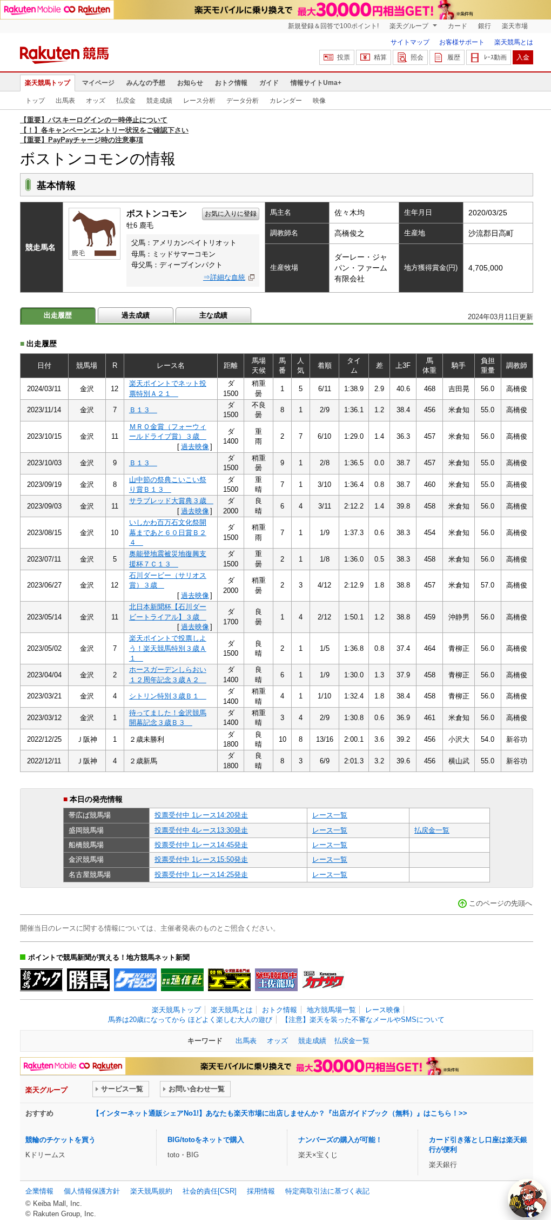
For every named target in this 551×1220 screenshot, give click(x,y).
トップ (35, 100)
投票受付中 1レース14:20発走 (201, 815)
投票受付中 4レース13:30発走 (201, 830)
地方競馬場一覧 (331, 1010)
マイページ (98, 83)
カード (457, 26)
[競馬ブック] (41, 979)
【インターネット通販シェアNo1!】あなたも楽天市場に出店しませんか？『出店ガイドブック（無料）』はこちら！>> (279, 1113)
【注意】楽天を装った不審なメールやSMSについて (363, 1019)
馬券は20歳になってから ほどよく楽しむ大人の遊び (190, 1019)
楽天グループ (409, 26)
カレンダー (286, 100)
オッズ (95, 100)
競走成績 (159, 100)
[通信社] (182, 979)
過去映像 (195, 447)
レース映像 (382, 1010)
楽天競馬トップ (47, 83)
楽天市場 (515, 26)
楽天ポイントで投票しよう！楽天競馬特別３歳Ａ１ (167, 648)
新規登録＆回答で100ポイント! (333, 26)
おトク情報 (231, 83)
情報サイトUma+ (316, 83)
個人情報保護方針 (92, 1191)
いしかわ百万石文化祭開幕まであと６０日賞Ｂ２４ (167, 532)
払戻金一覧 (431, 830)
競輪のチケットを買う (60, 1140)
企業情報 (39, 1191)
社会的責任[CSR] (210, 1191)
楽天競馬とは (513, 42)
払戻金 (126, 100)
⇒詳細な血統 (224, 277)
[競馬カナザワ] (323, 979)
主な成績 (213, 315)
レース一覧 (329, 815)
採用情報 (261, 1191)
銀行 (484, 26)
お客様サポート (462, 42)
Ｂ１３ (143, 410)
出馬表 (65, 100)
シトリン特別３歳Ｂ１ (167, 696)
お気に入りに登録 (231, 213)
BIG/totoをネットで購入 (205, 1140)
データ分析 (242, 100)
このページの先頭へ (500, 903)
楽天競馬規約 (151, 1191)
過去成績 (136, 315)
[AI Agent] (527, 1198)
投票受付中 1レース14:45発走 (201, 845)
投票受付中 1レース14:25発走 (201, 875)
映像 (319, 100)
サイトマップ (410, 42)
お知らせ (190, 83)
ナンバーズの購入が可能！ (340, 1140)
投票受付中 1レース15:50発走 (201, 859)
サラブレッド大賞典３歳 (171, 501)
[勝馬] (88, 979)
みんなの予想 (145, 83)
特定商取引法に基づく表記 (327, 1191)
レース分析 (199, 100)
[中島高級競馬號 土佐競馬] (276, 979)
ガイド (269, 83)
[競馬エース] (229, 979)
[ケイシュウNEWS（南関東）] (135, 979)
